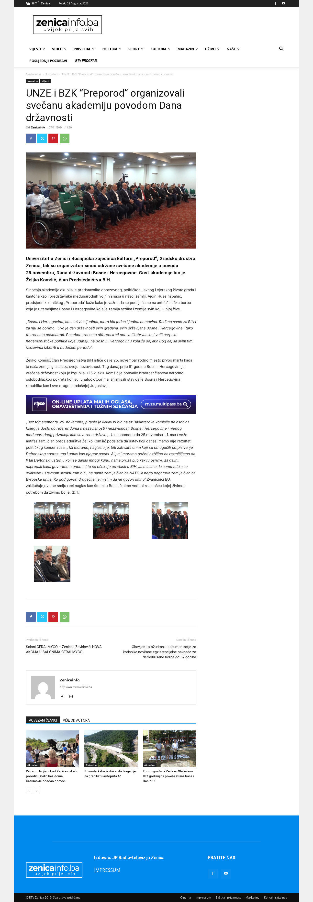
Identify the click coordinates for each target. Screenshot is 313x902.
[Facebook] (275, 3)
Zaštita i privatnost (228, 897)
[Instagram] (73, 697)
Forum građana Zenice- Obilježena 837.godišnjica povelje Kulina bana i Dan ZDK (168, 776)
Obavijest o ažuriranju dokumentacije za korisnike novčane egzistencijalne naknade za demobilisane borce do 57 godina (159, 652)
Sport (133, 49)
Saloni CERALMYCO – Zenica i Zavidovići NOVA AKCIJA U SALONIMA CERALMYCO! (64, 649)
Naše (231, 49)
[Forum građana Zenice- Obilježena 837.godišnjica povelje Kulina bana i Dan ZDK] (169, 748)
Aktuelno (51, 74)
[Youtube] (283, 3)
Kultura (158, 49)
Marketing (252, 897)
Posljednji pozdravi (48, 60)
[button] (281, 49)
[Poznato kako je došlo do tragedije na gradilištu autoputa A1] (111, 748)
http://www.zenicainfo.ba (76, 687)
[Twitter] (42, 138)
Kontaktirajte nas (275, 897)
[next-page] (37, 791)
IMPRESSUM (107, 870)
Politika (109, 49)
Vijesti (35, 49)
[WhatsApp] (64, 138)
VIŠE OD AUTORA (76, 720)
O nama (185, 897)
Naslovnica (33, 74)
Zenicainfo (38, 127)
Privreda (82, 49)
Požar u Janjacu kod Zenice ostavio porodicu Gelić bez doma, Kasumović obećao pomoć (52, 776)
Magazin (186, 49)
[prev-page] (29, 791)
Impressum (203, 897)
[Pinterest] (53, 138)
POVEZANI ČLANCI (43, 720)
